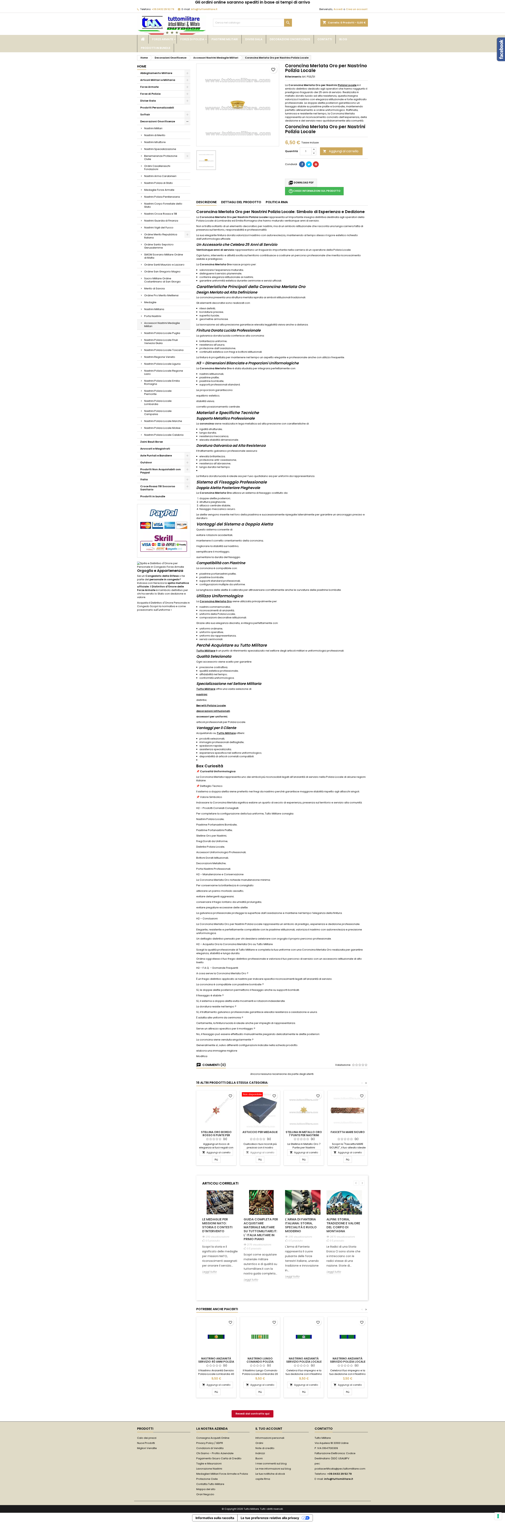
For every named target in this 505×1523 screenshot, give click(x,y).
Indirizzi (260, 1453)
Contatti (324, 39)
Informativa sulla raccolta (214, 1518)
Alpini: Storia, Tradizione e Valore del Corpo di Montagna (343, 1225)
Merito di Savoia (154, 288)
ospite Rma (262, 1479)
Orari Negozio (205, 1494)
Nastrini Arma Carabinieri (160, 176)
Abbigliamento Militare (156, 73)
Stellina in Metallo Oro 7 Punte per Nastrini (304, 1133)
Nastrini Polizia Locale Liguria (162, 364)
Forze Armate (162, 39)
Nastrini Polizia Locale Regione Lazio (163, 372)
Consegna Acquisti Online (212, 1438)
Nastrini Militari (153, 128)
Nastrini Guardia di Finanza (161, 221)
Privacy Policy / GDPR (209, 1443)
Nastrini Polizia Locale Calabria (163, 435)
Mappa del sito (205, 1489)
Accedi (338, 9)
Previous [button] (356, 1183)
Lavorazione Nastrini (209, 1469)
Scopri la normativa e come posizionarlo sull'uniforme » (161, 608)
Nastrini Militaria (154, 309)
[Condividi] (302, 164)
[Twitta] (309, 164)
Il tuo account (268, 1428)
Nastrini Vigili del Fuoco (158, 227)
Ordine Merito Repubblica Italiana (160, 236)
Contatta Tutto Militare (210, 1484)
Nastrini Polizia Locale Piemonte (158, 392)
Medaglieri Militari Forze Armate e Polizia (222, 1474)
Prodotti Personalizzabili (157, 107)
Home (141, 66)
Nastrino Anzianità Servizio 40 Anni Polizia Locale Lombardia (216, 1362)
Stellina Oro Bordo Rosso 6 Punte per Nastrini (216, 1135)
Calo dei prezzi (146, 1438)
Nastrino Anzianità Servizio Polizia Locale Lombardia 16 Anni (304, 1362)
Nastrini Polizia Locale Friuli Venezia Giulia (161, 341)
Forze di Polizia (192, 39)
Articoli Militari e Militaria (157, 80)
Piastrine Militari (224, 39)
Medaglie (150, 302)
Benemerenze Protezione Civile (160, 157)
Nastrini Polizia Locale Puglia (162, 333)
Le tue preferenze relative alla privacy (270, 1518)
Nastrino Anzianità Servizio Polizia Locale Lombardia (347, 1362)
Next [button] (362, 1183)
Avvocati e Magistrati (155, 449)
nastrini (201, 694)
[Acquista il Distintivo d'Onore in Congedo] (163, 565)
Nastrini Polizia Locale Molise (162, 428)
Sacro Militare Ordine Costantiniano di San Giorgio (162, 280)
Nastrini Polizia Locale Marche (163, 421)
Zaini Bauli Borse (151, 442)
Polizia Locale (347, 85)
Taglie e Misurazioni (209, 1463)
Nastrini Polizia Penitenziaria (162, 197)
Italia (144, 479)
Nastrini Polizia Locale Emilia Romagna (162, 382)
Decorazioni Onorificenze (290, 39)
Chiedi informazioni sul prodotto (314, 191)
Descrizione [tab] (206, 202)
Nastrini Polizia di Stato (158, 183)
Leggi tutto (209, 1272)
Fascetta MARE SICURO (348, 1132)
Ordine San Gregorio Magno (162, 271)
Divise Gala (253, 39)
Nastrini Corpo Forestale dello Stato (163, 205)
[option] (220, 1235)
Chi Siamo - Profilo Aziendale (215, 1453)
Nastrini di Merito (154, 135)
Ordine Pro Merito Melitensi (161, 295)
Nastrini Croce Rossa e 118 (160, 214)
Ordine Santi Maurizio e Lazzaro (164, 264)
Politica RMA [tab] (277, 202)
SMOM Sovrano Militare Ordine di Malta (163, 256)
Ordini (259, 1443)
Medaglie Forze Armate (159, 190)
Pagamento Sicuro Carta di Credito (218, 1458)
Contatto (324, 1428)
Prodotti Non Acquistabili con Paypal (160, 470)
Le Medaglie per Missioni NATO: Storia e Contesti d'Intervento (217, 1225)
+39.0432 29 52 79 (163, 9)
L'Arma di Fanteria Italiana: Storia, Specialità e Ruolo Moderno (301, 1225)
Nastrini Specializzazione (160, 149)
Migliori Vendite (147, 1448)
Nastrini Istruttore (155, 142)
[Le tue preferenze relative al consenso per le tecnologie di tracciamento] (498, 1516)
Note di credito (264, 1448)
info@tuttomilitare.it (204, 9)
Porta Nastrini (152, 316)
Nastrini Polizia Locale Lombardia (158, 402)
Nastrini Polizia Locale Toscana (163, 350)
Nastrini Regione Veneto (159, 357)
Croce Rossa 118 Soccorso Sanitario (157, 487)
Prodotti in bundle (155, 48)
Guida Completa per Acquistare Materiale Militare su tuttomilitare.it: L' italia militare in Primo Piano (261, 1229)
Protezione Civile (207, 1479)
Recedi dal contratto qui (252, 1413)
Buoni (259, 1458)
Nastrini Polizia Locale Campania (158, 412)
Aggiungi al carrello (340, 151)
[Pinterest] (316, 164)
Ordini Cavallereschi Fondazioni (157, 167)
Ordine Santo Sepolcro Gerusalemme (159, 246)
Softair (145, 114)
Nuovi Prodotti (146, 1443)
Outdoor (146, 462)
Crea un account (357, 9)
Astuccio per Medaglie (260, 1132)
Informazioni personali (269, 1438)
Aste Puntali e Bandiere (156, 455)
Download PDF (301, 182)
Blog (343, 39)
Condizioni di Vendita (210, 1448)
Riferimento (293, 77)
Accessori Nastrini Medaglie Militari (162, 324)
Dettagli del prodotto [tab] (241, 202)
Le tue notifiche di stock (270, 1474)
